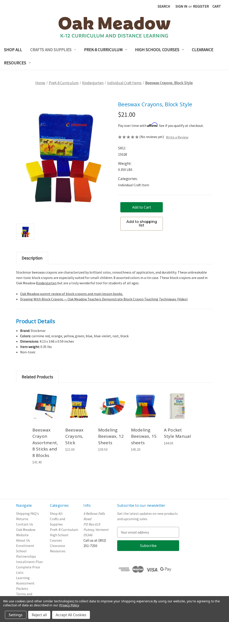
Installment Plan (29, 561)
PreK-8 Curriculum (103, 49)
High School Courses (157, 49)
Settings (16, 614)
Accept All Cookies (71, 614)
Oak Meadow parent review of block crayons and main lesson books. (71, 293)
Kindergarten (46, 283)
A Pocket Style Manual (177, 433)
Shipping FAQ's (27, 513)
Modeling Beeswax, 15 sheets (144, 436)
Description (32, 258)
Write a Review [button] (177, 137)
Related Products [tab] (37, 376)
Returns (22, 519)
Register (201, 6)
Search (164, 6)
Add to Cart (46, 412)
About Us (23, 540)
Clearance (202, 49)
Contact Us (24, 524)
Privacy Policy (69, 605)
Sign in (181, 6)
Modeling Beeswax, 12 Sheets (111, 436)
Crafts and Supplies (51, 49)
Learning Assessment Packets (25, 583)
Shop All (13, 49)
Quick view (46, 399)
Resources (15, 62)
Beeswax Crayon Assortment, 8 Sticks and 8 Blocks (45, 442)
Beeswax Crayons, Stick (74, 436)
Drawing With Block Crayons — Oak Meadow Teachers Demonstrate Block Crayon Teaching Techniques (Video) (104, 299)
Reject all (39, 614)
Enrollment (25, 545)
